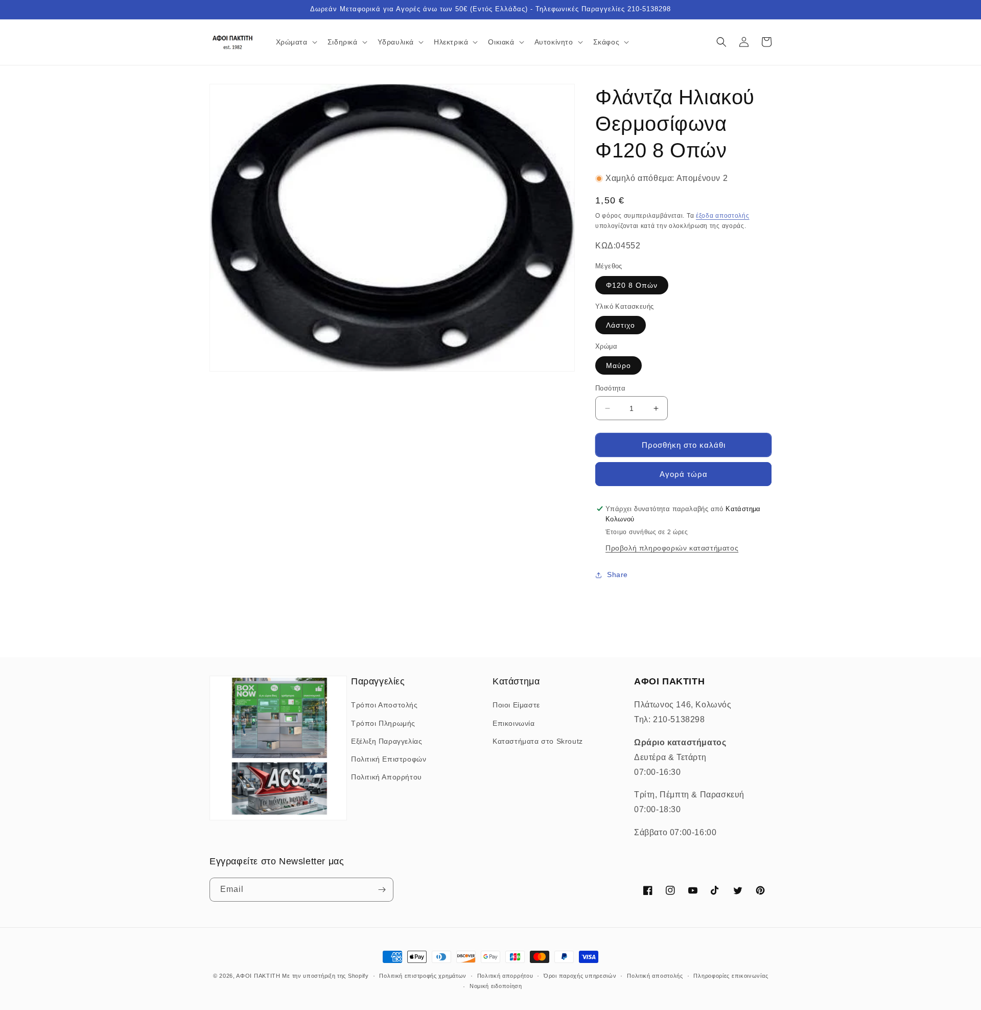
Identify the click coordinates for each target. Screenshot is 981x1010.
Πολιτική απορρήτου (505, 976)
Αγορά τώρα (684, 474)
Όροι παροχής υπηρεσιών (580, 976)
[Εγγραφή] (381, 890)
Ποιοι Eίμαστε (516, 705)
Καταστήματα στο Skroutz (538, 741)
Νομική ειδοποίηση (496, 986)
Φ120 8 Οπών (632, 285)
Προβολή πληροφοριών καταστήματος (671, 548)
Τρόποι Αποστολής (384, 705)
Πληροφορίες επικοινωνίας (730, 976)
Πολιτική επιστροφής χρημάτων (422, 976)
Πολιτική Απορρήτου (386, 777)
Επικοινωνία (514, 723)
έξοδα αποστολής (723, 215)
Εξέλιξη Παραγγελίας (386, 741)
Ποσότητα (610, 388)
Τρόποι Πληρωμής (383, 723)
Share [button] (617, 574)
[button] (295, 42)
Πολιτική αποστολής (655, 976)
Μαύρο (618, 365)
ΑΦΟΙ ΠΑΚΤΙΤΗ (258, 976)
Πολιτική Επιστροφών (388, 759)
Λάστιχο (620, 325)
